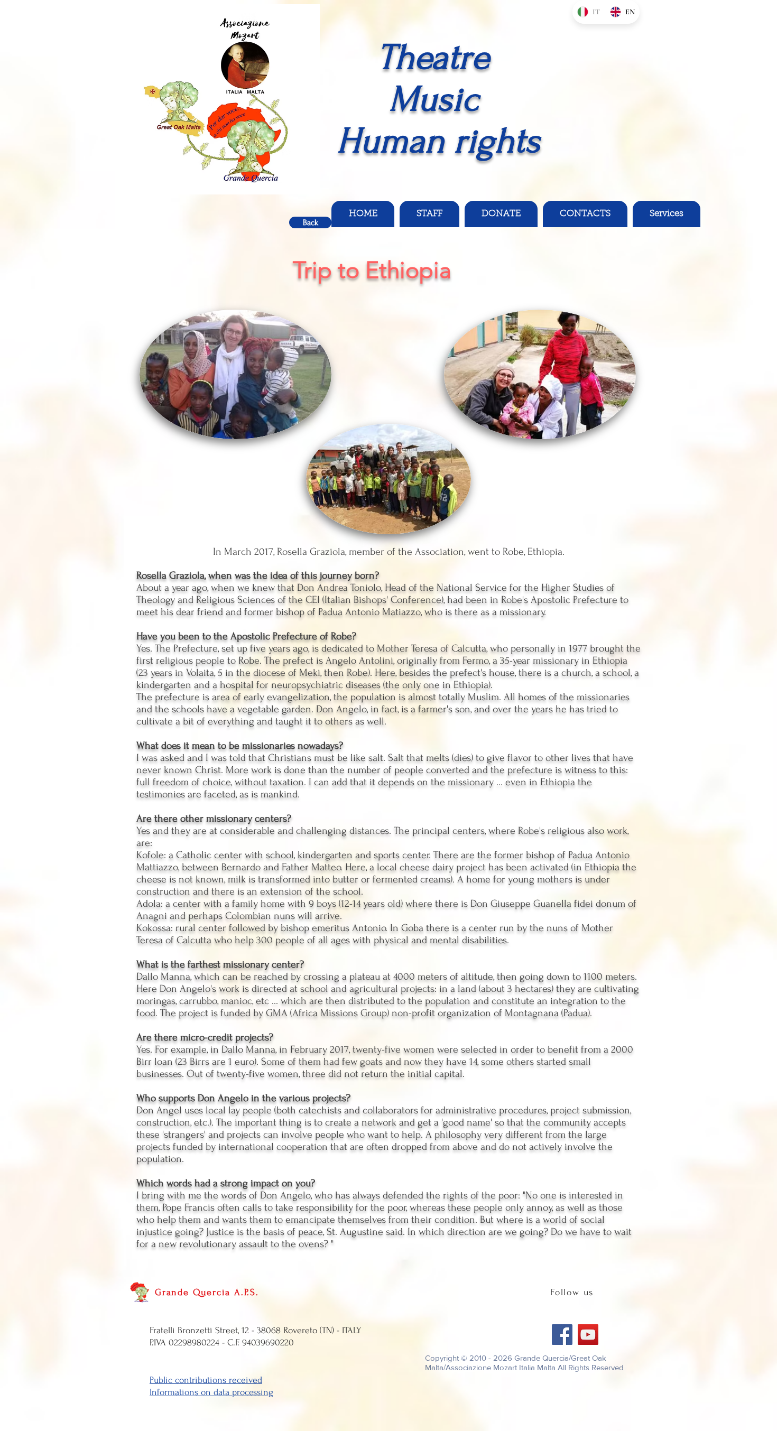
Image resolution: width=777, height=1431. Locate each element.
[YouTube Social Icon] (588, 1334)
